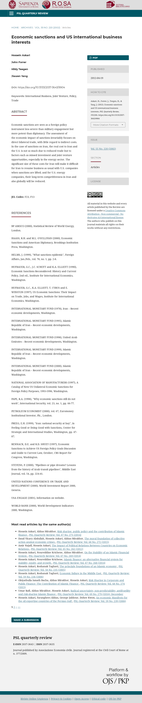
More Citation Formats (105, 124)
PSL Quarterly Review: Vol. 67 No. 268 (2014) (79, 562)
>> (19, 607)
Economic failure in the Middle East (81, 573)
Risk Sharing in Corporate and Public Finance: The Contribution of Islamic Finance (71, 582)
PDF (95, 57)
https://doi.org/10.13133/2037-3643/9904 (41, 87)
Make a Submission (26, 620)
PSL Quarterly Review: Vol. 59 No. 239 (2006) (100, 601)
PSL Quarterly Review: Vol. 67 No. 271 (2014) (55, 535)
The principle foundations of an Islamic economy (88, 566)
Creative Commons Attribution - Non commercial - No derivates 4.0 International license (106, 214)
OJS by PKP (115, 698)
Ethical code (99, 698)
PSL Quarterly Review (32, 13)
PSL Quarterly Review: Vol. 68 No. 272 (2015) (83, 542)
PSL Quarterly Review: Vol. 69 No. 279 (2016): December (90, 594)
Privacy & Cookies (61, 698)
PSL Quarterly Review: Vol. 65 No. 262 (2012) (57, 549)
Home (15, 27)
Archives (27, 27)
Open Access (81, 698)
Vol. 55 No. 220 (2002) (47, 27)
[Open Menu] (11, 13)
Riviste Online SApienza (34, 698)
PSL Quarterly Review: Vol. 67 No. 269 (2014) (55, 556)
